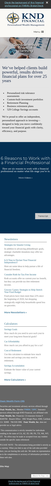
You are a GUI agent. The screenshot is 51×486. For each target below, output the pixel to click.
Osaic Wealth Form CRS (12, 401)
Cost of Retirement (12, 350)
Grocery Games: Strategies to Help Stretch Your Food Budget (23, 291)
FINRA (27, 409)
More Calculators (15, 379)
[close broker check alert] (47, 2)
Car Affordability (12, 341)
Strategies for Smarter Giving (17, 245)
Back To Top (39, 476)
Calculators (10, 323)
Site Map (4, 466)
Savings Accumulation (14, 365)
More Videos (25, 178)
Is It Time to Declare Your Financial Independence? (20, 261)
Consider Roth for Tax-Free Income (20, 274)
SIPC (34, 409)
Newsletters (11, 239)
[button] (38, 31)
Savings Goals (10, 329)
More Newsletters (15, 312)
